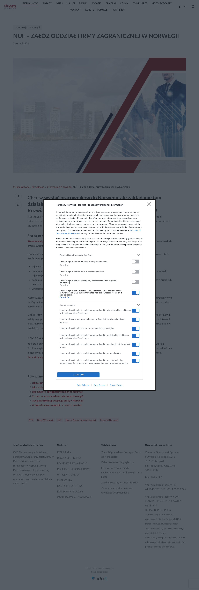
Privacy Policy (116, 385)
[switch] (135, 261)
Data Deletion (83, 385)
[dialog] (99, 295)
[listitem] (99, 255)
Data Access (99, 385)
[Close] (150, 205)
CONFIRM (78, 375)
